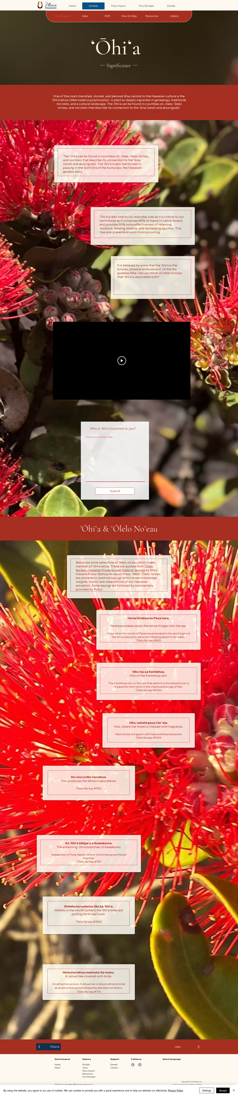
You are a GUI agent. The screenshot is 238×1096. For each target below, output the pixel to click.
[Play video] (121, 360)
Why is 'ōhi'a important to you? (113, 428)
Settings (206, 1090)
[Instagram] (139, 1064)
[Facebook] (133, 1064)
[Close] (234, 1090)
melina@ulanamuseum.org (80, 1084)
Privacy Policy (175, 1090)
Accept (223, 1090)
